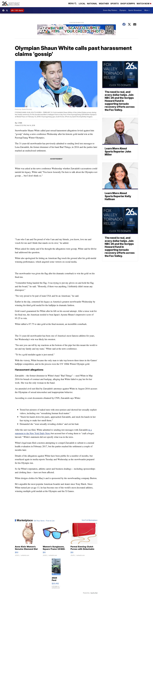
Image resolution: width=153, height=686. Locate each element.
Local (82, 3)
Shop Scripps (127, 3)
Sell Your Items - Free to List (44, 521)
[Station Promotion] (76, 30)
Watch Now (143, 3)
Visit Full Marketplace (89, 520)
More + (147, 10)
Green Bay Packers (110, 10)
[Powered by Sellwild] (93, 593)
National (92, 3)
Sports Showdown (135, 10)
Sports (114, 3)
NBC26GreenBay (3, 10)
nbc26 (7, 10)
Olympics (122, 10)
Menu (71, 4)
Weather (104, 3)
